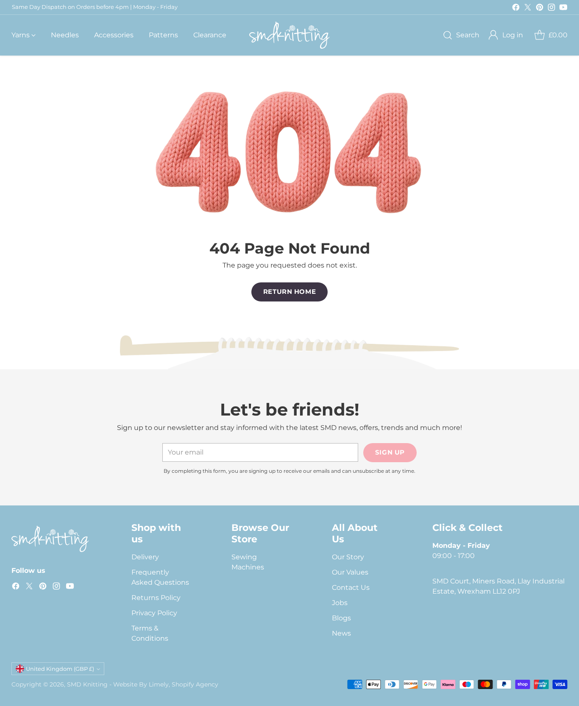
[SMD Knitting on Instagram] (551, 8)
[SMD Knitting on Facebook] (516, 8)
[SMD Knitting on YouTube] (563, 8)
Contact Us (351, 587)
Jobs (340, 603)
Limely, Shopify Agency (183, 684)
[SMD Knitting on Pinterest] (539, 8)
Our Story (348, 557)
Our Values (350, 572)
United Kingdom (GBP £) (60, 668)
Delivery (145, 557)
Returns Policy (156, 598)
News (341, 633)
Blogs (341, 618)
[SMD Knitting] (289, 35)
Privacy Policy (154, 613)
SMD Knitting (87, 684)
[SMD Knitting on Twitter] (527, 8)
